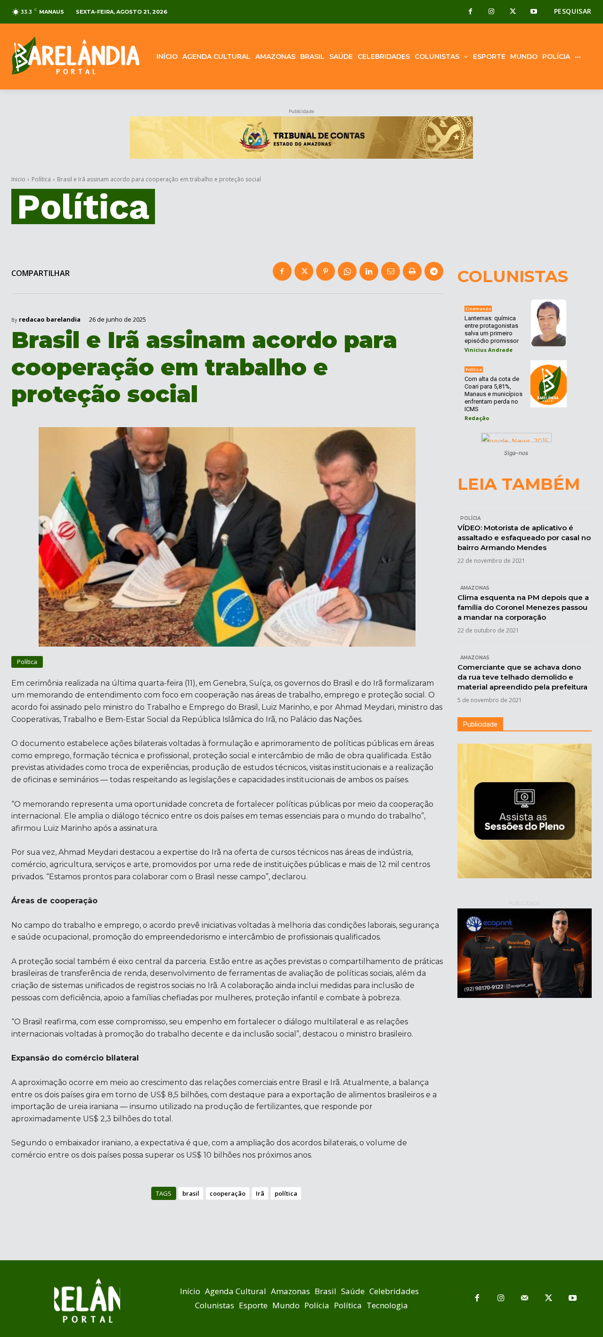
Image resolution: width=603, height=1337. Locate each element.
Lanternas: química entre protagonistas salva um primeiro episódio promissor (491, 329)
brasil (190, 1193)
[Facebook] (470, 12)
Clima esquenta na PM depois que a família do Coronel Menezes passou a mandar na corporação (523, 607)
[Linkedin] (368, 271)
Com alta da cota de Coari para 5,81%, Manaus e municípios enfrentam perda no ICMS (493, 394)
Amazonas (474, 588)
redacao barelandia (50, 319)
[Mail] (525, 1298)
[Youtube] (534, 12)
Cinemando (478, 309)
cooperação (227, 1193)
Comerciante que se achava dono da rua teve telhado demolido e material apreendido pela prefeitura (522, 677)
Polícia (470, 518)
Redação (476, 417)
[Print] (412, 271)
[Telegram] (433, 271)
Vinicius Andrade (488, 349)
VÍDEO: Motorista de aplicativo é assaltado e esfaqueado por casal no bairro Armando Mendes (524, 537)
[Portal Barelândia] (75, 55)
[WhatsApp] (347, 271)
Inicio (18, 179)
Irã (260, 1193)
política (286, 1193)
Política (41, 179)
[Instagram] (491, 12)
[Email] (390, 271)
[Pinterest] (325, 271)
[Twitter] (513, 12)
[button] (573, 11)
